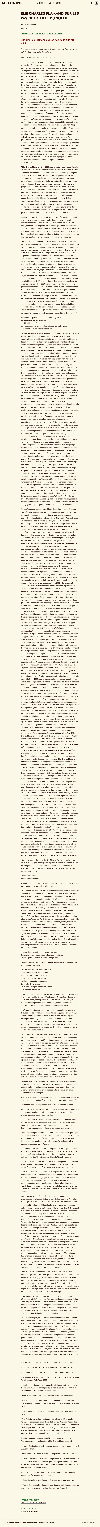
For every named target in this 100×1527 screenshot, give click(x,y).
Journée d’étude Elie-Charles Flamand (33, 1502)
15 (41, 930)
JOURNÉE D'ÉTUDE (27, 34)
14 (77, 804)
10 (29, 467)
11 (27, 512)
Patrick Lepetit (30, 24)
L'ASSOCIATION (40, 34)
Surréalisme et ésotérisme (29, 1511)
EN (97, 3)
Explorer (41, 3)
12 (60, 693)
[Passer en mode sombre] (91, 3)
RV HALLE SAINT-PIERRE (54, 34)
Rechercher (57, 3)
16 (57, 1204)
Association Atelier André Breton (40, 1523)
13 (72, 750)
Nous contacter (88, 1523)
